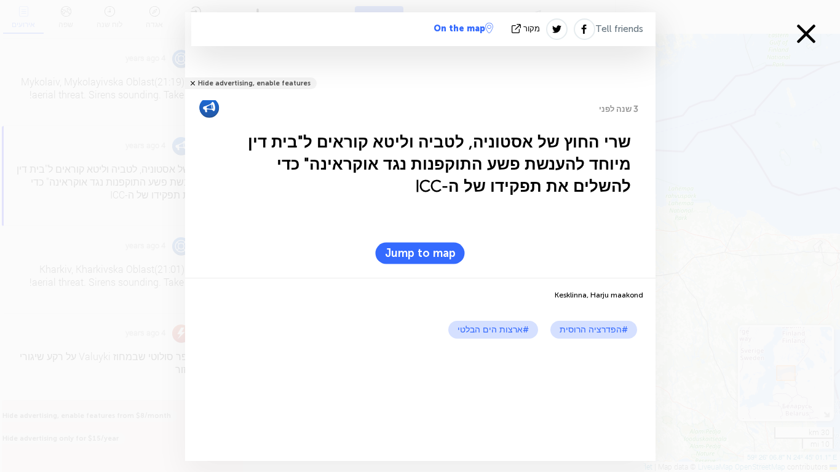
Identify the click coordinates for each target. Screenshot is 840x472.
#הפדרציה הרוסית (594, 329)
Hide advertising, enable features (254, 83)
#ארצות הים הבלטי (493, 329)
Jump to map (420, 253)
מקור (531, 28)
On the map (459, 28)
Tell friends (619, 28)
